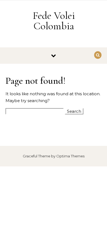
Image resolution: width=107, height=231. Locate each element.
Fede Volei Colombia (54, 20)
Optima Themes (70, 156)
